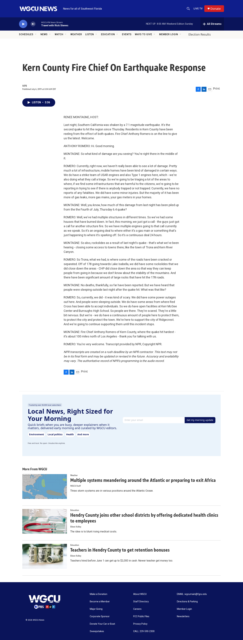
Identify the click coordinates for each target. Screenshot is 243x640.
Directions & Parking (187, 601)
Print (216, 88)
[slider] (38, 24)
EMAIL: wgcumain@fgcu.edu (192, 594)
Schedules (26, 34)
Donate (215, 8)
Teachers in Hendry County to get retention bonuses (120, 550)
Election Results (199, 34)
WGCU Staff (75, 486)
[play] (23, 24)
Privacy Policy (140, 624)
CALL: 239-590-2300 (144, 631)
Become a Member (100, 601)
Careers (137, 609)
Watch (59, 34)
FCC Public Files (141, 616)
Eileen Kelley (75, 526)
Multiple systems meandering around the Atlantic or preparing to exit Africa (143, 480)
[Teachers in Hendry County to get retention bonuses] (44, 556)
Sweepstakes (97, 631)
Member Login (168, 34)
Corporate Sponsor (100, 616)
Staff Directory (141, 601)
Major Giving (96, 609)
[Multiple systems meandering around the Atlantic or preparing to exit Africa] (44, 486)
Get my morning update (200, 420)
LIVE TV (198, 8)
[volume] (33, 24)
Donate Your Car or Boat (102, 624)
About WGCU (140, 594)
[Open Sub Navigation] (36, 34)
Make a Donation (98, 594)
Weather (76, 34)
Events (127, 34)
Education (108, 34)
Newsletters (183, 616)
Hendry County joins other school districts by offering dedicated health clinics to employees (144, 518)
